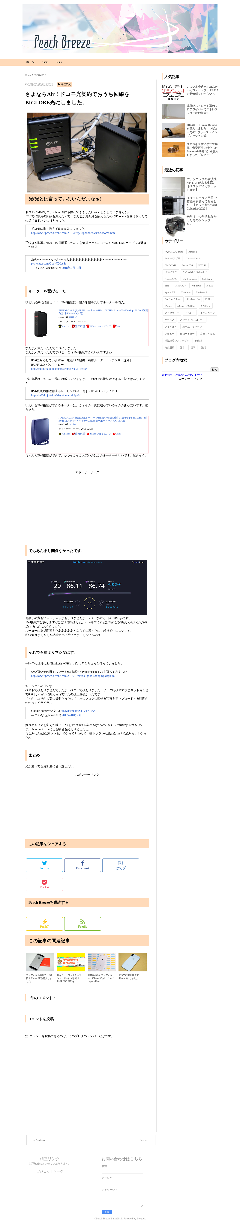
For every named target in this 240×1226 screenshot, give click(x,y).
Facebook (83, 868)
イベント (190, 312)
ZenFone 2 (201, 292)
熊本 (182, 347)
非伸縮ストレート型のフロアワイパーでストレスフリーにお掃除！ (202, 109)
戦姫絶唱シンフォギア (177, 340)
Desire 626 (187, 265)
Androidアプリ (172, 258)
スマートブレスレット (192, 319)
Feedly (82, 926)
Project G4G (171, 278)
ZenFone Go (193, 299)
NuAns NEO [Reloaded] (195, 272)
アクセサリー (172, 312)
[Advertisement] (87, 500)
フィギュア (171, 326)
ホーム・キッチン (192, 326)
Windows (196, 285)
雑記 (203, 347)
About (45, 62)
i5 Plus (208, 299)
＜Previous (39, 1140)
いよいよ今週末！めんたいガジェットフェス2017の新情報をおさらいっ (202, 90)
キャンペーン (207, 312)
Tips (167, 285)
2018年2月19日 (71, 267)
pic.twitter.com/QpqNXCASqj (49, 263)
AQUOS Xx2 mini (174, 251)
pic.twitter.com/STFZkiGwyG (79, 710)
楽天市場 (80, 326)
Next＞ (143, 1140)
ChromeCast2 (193, 258)
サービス (169, 319)
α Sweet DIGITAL (186, 305)
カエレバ (73, 317)
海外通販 (169, 347)
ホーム (30, 62)
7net (118, 326)
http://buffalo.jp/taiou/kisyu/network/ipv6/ (55, 395)
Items (59, 62)
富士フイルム (207, 333)
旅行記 (198, 340)
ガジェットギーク (49, 1171)
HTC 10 (202, 265)
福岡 (192, 347)
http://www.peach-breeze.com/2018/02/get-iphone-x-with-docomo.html (73, 233)
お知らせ (206, 305)
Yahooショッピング (100, 326)
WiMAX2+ (180, 285)
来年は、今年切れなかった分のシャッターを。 (202, 220)
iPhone (168, 305)
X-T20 (209, 285)
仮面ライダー (187, 333)
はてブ (121, 865)
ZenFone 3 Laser (173, 299)
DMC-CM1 (170, 265)
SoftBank (207, 278)
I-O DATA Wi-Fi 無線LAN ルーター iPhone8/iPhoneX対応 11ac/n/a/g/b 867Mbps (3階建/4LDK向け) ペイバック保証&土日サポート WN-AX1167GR (102, 419)
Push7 (44, 924)
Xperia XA (170, 292)
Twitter (44, 868)
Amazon (66, 326)
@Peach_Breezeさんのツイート (182, 374)
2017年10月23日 (72, 715)
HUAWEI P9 (171, 272)
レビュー (169, 333)
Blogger (141, 1218)
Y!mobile (185, 292)
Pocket (44, 887)
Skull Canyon (190, 278)
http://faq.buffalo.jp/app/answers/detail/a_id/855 (59, 368)
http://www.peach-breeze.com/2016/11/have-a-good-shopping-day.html (73, 675)
